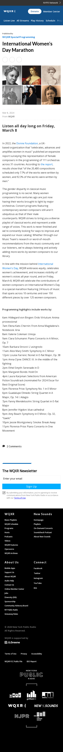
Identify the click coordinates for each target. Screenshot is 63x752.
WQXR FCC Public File (13, 661)
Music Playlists (11, 520)
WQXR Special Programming (18, 36)
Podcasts (9, 536)
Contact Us (9, 585)
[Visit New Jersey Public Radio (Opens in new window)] (16, 716)
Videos (7, 540)
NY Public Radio (11, 610)
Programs (9, 528)
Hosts (7, 532)
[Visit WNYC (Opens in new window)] (15, 695)
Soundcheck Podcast (43, 532)
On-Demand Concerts (43, 528)
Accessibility (36, 653)
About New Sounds (42, 536)
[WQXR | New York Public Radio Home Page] (9, 11)
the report (47, 164)
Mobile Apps (10, 568)
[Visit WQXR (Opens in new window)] (16, 706)
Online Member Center (14, 589)
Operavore (9, 549)
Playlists (37, 524)
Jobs (6, 593)
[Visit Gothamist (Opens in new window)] (31, 695)
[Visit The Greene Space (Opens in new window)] (46, 716)
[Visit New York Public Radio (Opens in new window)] (31, 674)
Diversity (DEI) (11, 597)
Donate (35, 11)
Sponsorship (10, 601)
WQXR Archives (11, 553)
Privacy (24, 653)
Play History (37, 20)
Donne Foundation (27, 143)
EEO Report (32, 661)
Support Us (9, 572)
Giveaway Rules (11, 614)
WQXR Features (11, 545)
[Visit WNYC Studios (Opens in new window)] (48, 695)
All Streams (23, 20)
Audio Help (9, 580)
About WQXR (10, 576)
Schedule (50, 20)
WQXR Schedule (11, 524)
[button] (57, 100)
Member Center (51, 11)
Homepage (38, 520)
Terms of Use (10, 653)
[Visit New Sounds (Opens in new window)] (46, 705)
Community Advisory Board (16, 605)
